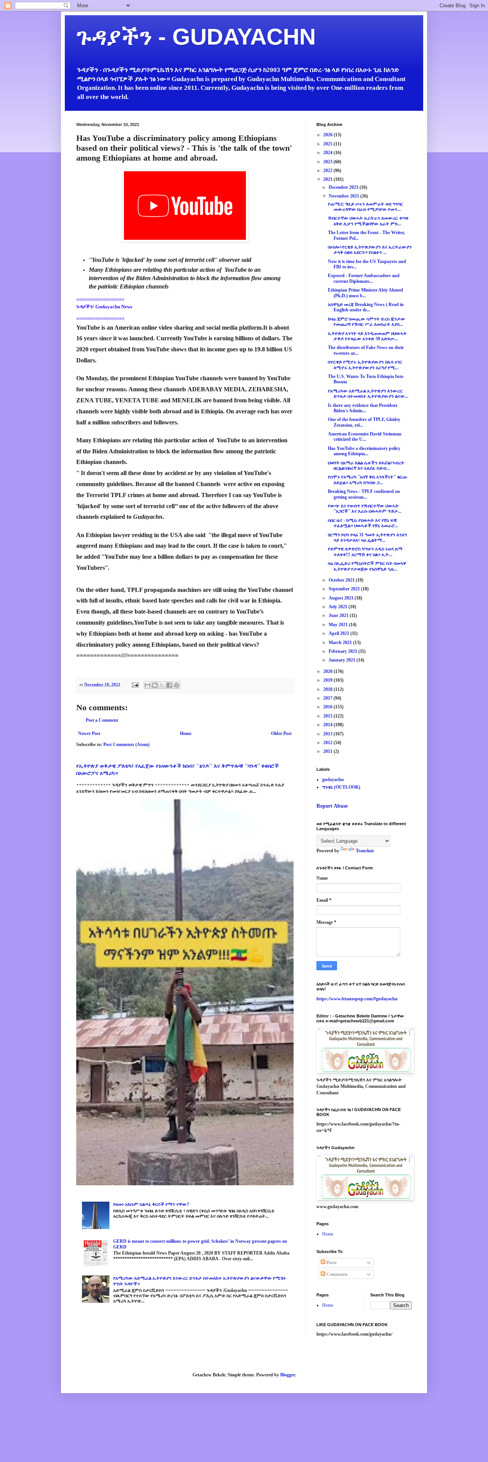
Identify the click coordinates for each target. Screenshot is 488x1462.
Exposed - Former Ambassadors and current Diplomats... (364, 278)
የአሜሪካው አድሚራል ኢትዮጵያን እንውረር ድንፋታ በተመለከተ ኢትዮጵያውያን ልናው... (368, 393)
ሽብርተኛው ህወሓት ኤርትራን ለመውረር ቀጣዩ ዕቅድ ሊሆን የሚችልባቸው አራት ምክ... (368, 220)
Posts (331, 1262)
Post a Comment (102, 720)
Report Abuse (332, 806)
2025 (328, 144)
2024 (328, 152)
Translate (365, 850)
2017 (328, 698)
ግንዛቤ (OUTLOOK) (341, 787)
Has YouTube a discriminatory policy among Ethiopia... (364, 451)
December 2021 (344, 187)
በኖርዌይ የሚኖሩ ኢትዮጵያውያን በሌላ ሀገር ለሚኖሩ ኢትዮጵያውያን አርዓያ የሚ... (365, 364)
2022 (328, 170)
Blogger (287, 1375)
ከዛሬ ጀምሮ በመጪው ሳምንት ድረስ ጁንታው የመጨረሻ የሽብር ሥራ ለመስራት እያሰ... (366, 321)
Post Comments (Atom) (126, 744)
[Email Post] (135, 684)
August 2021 (342, 598)
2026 (328, 134)
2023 (328, 161)
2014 (328, 724)
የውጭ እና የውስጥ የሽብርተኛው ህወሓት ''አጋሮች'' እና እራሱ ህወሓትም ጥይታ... (364, 508)
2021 (328, 179)
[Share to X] (162, 685)
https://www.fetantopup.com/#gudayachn (357, 998)
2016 (328, 706)
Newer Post (89, 733)
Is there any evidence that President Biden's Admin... (362, 408)
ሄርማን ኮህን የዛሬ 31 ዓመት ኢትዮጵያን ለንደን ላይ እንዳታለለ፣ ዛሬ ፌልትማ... (367, 537)
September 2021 (345, 588)
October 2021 (342, 580)
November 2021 (344, 196)
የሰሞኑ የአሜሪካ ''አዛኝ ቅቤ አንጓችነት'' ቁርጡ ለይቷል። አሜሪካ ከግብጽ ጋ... (367, 479)
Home (185, 733)
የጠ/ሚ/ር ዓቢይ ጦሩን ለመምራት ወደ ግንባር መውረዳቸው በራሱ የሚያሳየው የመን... (365, 206)
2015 (328, 716)
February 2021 (343, 651)
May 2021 (339, 624)
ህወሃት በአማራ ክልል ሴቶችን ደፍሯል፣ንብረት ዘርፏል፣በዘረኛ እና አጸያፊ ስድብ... (366, 465)
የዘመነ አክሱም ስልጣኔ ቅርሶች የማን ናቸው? (151, 1204)
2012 (328, 742)
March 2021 (341, 642)
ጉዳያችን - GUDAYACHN (196, 36)
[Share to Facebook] (169, 685)
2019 (328, 680)
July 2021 (338, 606)
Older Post (281, 733)
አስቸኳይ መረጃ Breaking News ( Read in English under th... (366, 307)
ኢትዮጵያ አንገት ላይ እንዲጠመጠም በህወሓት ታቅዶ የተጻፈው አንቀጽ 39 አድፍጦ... (367, 336)
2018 (328, 689)
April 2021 (339, 633)
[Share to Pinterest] (176, 685)
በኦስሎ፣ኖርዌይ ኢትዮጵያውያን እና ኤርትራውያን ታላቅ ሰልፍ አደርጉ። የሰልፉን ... (370, 249)
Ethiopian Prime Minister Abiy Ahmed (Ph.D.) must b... (365, 292)
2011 (328, 751)
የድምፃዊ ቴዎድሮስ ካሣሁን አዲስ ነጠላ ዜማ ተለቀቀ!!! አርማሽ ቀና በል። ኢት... (365, 551)
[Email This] (147, 685)
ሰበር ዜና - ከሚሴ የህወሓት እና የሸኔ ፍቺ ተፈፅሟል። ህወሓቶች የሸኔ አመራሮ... (363, 523)
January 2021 (342, 660)
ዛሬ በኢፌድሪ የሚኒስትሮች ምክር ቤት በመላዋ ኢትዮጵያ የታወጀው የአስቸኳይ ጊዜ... (367, 566)
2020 (328, 671)
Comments (336, 1274)
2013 (328, 734)
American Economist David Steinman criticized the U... (364, 436)
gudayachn (333, 779)
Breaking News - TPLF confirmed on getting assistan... (364, 494)
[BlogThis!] (155, 685)
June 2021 (339, 615)
